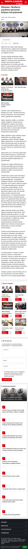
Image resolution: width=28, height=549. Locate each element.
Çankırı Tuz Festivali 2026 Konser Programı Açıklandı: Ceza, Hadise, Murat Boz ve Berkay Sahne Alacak (12, 399)
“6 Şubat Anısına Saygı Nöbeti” (11, 514)
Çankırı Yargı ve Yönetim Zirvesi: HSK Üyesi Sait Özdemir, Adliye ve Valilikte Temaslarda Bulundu (13, 411)
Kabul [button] (25, 547)
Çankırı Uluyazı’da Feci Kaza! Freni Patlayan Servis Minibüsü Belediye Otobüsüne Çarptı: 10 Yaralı (12, 424)
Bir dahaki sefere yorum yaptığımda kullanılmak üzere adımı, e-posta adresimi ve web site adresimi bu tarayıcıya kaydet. (14, 374)
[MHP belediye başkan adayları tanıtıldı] (7, 100)
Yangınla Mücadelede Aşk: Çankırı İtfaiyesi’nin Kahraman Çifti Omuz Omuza (12, 437)
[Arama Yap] (25, 2)
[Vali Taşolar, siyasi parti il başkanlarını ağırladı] (7, 326)
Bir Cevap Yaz (7, 341)
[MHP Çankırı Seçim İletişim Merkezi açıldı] (20, 310)
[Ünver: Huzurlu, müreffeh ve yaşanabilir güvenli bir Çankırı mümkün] (20, 326)
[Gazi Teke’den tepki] (21, 84)
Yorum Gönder (7, 379)
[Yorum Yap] (2, 43)
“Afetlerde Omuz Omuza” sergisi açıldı (13, 489)
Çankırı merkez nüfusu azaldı (10, 476)
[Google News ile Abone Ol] (6, 39)
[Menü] (2, 2)
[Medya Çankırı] (14, 2)
